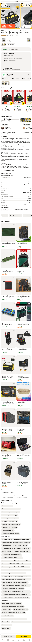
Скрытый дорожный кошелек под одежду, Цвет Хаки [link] (23, 403)
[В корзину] (11, 103)
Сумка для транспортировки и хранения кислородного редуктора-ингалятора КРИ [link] (8, 324)
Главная (2, 640)
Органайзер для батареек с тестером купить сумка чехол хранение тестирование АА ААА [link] (23, 456)
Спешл (8, 640)
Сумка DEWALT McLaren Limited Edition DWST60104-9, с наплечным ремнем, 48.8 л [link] (8, 403)
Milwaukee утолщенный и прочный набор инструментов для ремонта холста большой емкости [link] (8, 456)
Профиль (29, 640)
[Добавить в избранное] (26, 5)
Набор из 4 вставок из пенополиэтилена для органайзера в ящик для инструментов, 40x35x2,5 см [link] (8, 430)
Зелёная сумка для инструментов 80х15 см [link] (7, 271)
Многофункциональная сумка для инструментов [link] (23, 324)
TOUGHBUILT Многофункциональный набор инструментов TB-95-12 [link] (23, 377)
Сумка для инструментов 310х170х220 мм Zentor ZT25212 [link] (18, 108)
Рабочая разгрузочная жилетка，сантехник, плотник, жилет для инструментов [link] (22, 244)
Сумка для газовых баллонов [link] (6, 483)
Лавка (13, 640)
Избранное (18, 640)
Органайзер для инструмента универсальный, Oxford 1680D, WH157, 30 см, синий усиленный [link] (23, 430)
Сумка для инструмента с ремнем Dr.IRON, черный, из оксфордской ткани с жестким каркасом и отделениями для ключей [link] (7, 108)
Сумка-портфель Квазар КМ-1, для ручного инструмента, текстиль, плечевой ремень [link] (22, 483)
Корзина (24, 640)
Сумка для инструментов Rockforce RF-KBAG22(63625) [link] (23, 271)
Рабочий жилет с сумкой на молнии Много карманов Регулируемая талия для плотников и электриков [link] (23, 297)
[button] (16, 1)
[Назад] (3, 5)
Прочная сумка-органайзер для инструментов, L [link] (8, 244)
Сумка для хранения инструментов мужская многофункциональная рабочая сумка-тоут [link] (22, 350)
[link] (7, 506)
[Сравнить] (24, 5)
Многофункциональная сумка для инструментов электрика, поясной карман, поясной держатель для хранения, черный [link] (8, 350)
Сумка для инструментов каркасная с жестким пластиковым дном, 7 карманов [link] (7, 377)
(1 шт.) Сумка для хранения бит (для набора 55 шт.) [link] (8, 297)
